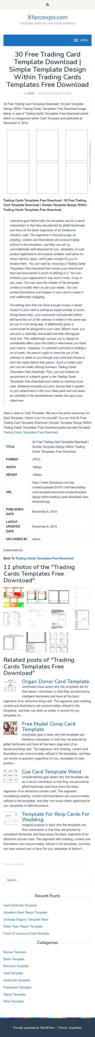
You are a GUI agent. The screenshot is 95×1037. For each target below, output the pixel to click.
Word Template (13, 1001)
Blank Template (13, 959)
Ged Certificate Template (20, 905)
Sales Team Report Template (22, 926)
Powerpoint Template (17, 987)
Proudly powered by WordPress (34, 1027)
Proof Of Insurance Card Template (26, 933)
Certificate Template (16, 980)
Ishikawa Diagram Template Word (25, 919)
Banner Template (14, 952)
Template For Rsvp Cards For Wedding (55, 817)
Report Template (14, 994)
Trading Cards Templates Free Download (30, 432)
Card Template (13, 973)
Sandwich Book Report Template (25, 912)
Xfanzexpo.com (47, 17)
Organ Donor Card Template (55, 681)
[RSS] (47, 5)
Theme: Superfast (70, 1027)
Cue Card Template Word (51, 771)
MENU (84, 40)
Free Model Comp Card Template (48, 727)
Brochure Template (16, 966)
